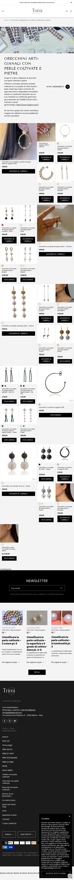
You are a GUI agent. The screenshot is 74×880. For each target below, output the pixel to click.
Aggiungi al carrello (18, 171)
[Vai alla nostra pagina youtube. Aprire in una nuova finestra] (15, 721)
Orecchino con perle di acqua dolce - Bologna (64, 508)
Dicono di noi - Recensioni (8, 795)
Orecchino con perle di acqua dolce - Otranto (55, 246)
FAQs (4, 811)
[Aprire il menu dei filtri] (68, 87)
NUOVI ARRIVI (7, 770)
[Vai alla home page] (37, 11)
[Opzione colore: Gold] (24, 266)
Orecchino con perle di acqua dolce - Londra (46, 308)
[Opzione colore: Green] (5, 386)
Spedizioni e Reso (9, 815)
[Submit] (62, 588)
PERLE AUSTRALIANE (9, 758)
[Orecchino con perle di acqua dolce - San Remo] (65, 293)
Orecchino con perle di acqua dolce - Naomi (18, 326)
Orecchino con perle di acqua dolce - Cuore (46, 349)
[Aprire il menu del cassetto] (3, 11)
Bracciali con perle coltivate (10, 788)
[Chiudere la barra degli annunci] (71, 2)
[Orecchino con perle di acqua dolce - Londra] (46, 293)
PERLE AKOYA (7, 749)
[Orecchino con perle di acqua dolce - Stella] (65, 132)
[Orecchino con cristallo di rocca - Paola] (18, 462)
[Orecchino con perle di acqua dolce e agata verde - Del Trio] (28, 375)
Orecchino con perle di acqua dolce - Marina (9, 270)
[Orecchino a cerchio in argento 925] (55, 384)
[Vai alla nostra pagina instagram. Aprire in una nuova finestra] (10, 721)
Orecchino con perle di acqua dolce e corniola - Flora (9, 229)
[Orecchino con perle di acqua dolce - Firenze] (46, 173)
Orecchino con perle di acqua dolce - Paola (64, 349)
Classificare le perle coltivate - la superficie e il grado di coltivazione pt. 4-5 (37, 644)
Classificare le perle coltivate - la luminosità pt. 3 (61, 642)
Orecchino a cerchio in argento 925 (51, 407)
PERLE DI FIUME (7, 762)
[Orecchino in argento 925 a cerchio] (46, 132)
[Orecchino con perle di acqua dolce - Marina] (9, 254)
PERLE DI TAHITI (8, 753)
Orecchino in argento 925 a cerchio (44, 144)
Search (5, 737)
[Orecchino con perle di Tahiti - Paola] (46, 453)
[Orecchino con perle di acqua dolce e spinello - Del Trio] (9, 375)
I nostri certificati (9, 823)
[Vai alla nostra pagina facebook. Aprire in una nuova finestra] (4, 721)
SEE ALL (37, 672)
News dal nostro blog (9, 805)
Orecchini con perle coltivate (10, 782)
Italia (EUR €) (25, 834)
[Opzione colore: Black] (24, 386)
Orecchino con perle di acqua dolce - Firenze (46, 188)
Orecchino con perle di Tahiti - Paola (46, 468)
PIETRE (4, 766)
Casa (6, 20)
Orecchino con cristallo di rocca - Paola (16, 486)
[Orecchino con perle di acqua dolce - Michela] (65, 173)
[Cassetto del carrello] (71, 11)
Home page (7, 745)
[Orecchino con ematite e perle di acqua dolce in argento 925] (18, 141)
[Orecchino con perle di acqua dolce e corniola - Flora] (9, 214)
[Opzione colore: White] (5, 266)
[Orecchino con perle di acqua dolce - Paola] (65, 334)
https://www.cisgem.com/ (27, 105)
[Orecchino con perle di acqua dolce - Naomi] (18, 302)
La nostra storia (8, 800)
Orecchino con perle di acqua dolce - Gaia (27, 229)
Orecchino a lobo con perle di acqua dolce (8, 549)
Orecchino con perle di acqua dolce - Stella (64, 147)
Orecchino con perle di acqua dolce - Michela (64, 188)
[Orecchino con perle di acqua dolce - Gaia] (28, 214)
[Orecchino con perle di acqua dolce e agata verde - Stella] (9, 415)
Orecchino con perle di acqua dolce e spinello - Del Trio (9, 390)
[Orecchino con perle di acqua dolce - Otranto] (55, 223)
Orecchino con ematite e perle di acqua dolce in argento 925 (16, 162)
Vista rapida (9, 280)
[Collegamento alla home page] (9, 691)
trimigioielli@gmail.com (12, 713)
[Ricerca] (67, 11)
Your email (15, 588)
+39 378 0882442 (28, 710)
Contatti (5, 819)
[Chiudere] (69, 816)
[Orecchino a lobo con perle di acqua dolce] (9, 533)
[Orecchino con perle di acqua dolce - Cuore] (46, 334)
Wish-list (6, 741)
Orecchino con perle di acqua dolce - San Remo (64, 308)
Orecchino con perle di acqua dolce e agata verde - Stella (9, 430)
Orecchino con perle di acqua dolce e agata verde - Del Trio (27, 391)
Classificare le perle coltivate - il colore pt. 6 (11, 640)
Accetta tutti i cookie (56, 873)
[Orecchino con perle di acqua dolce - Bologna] (65, 492)
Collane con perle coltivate (9, 775)
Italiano (8, 834)
